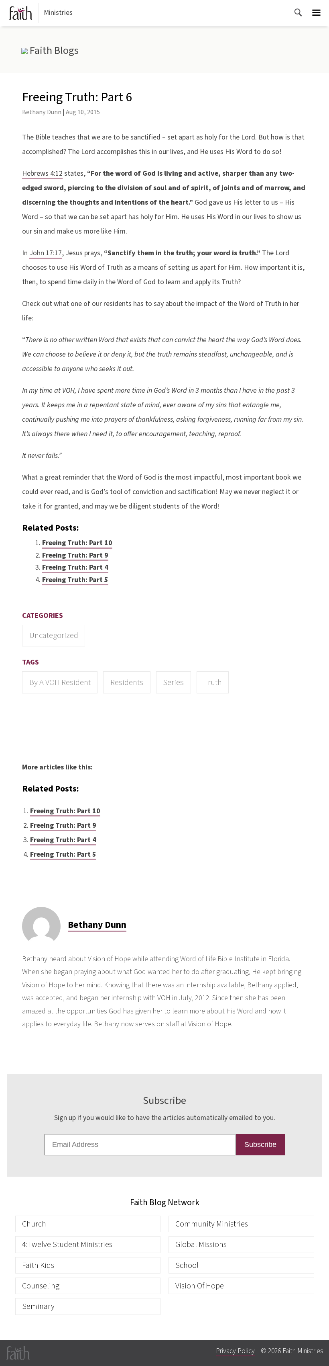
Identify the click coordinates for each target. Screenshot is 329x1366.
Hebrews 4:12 (42, 173)
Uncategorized (53, 635)
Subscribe (260, 1144)
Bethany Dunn (41, 112)
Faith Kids (38, 1265)
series (173, 682)
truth (213, 682)
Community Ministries (211, 1224)
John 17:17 (45, 253)
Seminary (38, 1306)
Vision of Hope (199, 1286)
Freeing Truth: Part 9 (75, 555)
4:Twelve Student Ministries (67, 1244)
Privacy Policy (235, 1351)
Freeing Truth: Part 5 (75, 580)
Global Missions (201, 1244)
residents (126, 682)
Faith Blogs (53, 50)
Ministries (58, 13)
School (187, 1265)
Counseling (40, 1286)
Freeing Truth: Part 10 (77, 543)
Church (34, 1224)
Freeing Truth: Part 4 (75, 567)
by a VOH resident (60, 682)
